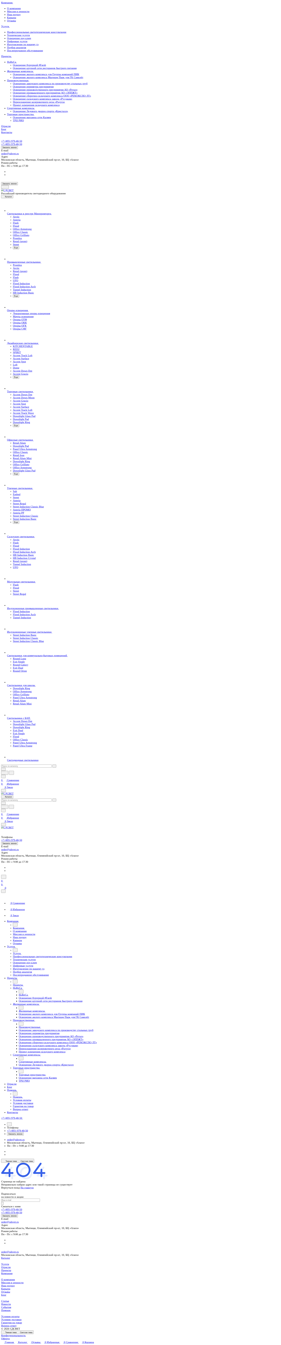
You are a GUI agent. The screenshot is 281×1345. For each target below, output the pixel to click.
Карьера (11, 17)
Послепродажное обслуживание (25, 50)
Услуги (5, 1264)
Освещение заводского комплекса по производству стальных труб (50, 83)
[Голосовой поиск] (4, 773)
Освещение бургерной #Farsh (29, 65)
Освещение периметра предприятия (33, 86)
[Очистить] (54, 766)
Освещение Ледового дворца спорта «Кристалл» (40, 111)
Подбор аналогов (16, 47)
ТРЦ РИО (18, 120)
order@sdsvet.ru (10, 153)
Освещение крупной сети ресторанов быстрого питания (45, 68)
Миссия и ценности (18, 11)
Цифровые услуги (17, 41)
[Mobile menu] (3, 824)
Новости (6, 1304)
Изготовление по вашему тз (22, 44)
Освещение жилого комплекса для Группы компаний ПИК (46, 74)
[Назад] (15, 925)
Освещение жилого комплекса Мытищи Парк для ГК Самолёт (48, 77)
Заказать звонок (9, 147)
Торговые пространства (20, 114)
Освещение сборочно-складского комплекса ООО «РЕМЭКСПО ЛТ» (52, 95)
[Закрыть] (3, 891)
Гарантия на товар (11, 1322)
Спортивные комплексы (21, 108)
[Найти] (11, 773)
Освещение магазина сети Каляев (32, 117)
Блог (3, 1294)
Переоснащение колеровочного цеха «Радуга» (39, 102)
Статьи (5, 1301)
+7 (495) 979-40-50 (11, 141)
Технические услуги (18, 35)
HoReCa (12, 62)
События (6, 1307)
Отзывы (11, 20)
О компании (14, 8)
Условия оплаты (10, 1316)
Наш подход (13, 14)
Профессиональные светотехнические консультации (36, 32)
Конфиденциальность (13, 1335)
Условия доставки (11, 1319)
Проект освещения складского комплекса (36, 105)
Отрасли (6, 1267)
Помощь (6, 1310)
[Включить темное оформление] (5, 187)
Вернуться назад (10, 1187)
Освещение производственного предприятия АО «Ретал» (45, 89)
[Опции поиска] (3, 769)
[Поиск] (3, 877)
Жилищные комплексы (20, 71)
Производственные (18, 80)
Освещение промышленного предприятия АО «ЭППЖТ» (45, 92)
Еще (16, 248)
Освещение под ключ (19, 38)
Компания (6, 1273)
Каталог (5, 1258)
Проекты (6, 1270)
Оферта (5, 1338)
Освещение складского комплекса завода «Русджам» (42, 98)
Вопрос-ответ (9, 1325)
